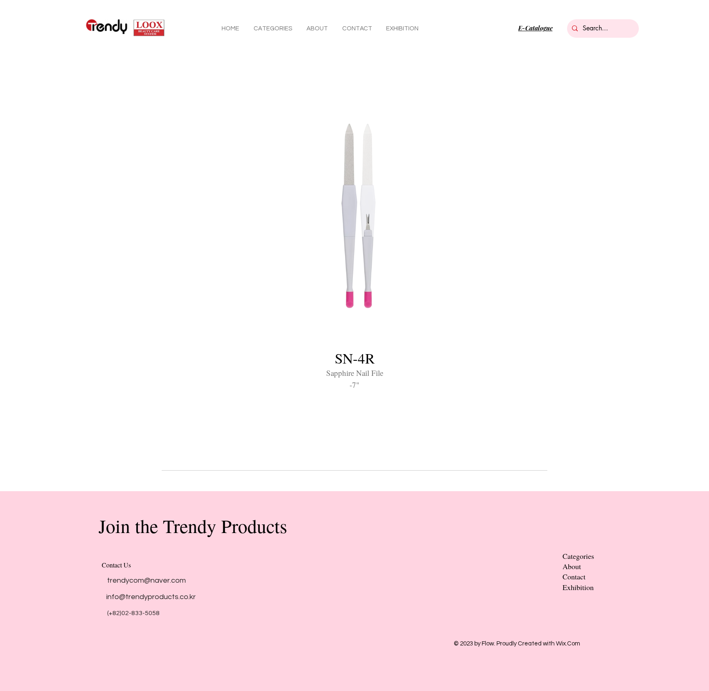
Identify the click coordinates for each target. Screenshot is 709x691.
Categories (578, 556)
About (572, 566)
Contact (574, 576)
